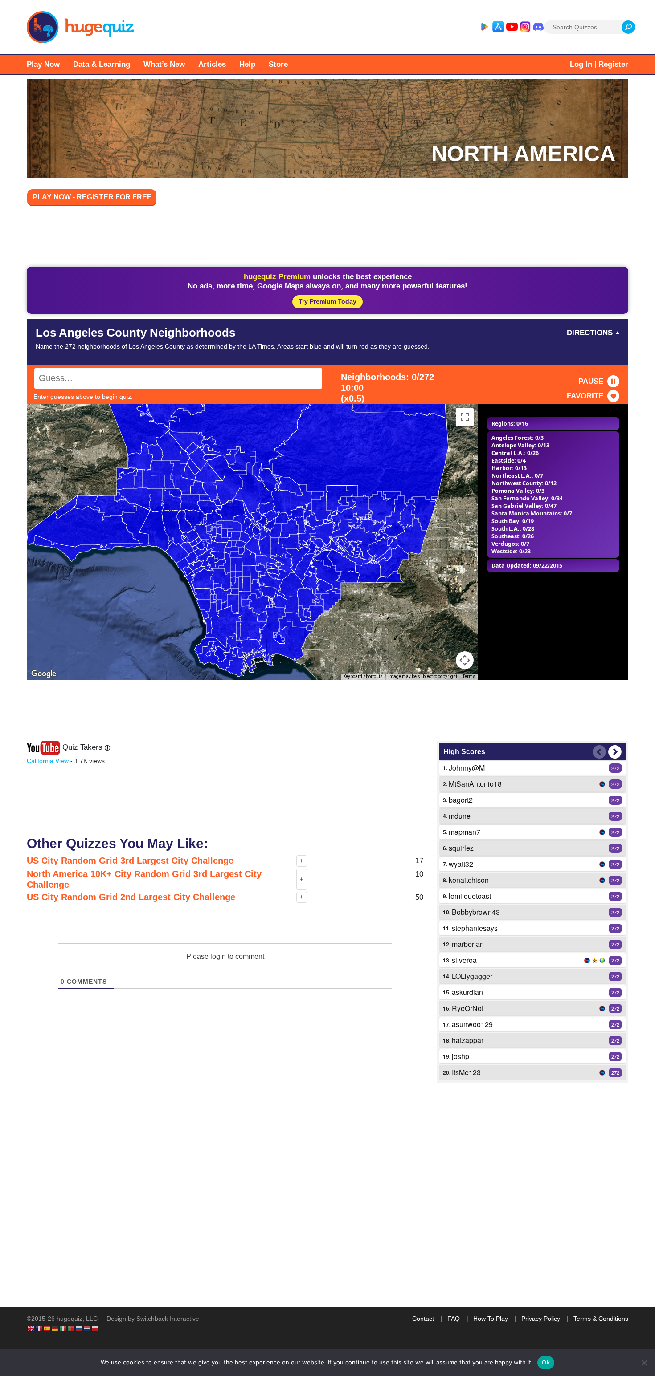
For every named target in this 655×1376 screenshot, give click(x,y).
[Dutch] (87, 1327)
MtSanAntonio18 (475, 784)
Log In (581, 64)
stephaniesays (475, 928)
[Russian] (79, 1327)
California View (48, 760)
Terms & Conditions (600, 1318)
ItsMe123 (466, 1072)
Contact (423, 1318)
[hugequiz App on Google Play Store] (484, 27)
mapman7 (464, 832)
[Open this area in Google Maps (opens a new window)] (43, 674)
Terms (469, 676)
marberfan (468, 944)
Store (278, 64)
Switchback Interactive (167, 1318)
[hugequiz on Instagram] (525, 27)
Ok (546, 1362)
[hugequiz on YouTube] (512, 27)
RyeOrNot (467, 1008)
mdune (460, 816)
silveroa (464, 960)
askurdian (467, 992)
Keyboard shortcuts (363, 676)
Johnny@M (467, 768)
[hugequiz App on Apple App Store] (498, 27)
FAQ (453, 1318)
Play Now (43, 64)
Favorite (585, 396)
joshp (460, 1056)
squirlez (461, 848)
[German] (55, 1327)
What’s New (164, 64)
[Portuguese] (71, 1327)
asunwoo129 (472, 1024)
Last (599, 752)
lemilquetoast (470, 896)
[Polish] (95, 1327)
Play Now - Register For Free (92, 197)
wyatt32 (461, 864)
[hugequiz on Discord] (538, 27)
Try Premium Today (327, 301)
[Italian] (63, 1327)
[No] (643, 1362)
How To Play (490, 1318)
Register (613, 64)
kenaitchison (469, 880)
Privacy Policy (540, 1318)
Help (247, 64)
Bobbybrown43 (476, 912)
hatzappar (467, 1040)
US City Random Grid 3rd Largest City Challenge (130, 860)
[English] (31, 1327)
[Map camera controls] (465, 660)
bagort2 (461, 800)
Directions (590, 333)
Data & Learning (101, 64)
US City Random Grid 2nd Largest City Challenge (131, 897)
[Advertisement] (327, 238)
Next (615, 752)
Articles (212, 64)
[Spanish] (47, 1327)
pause (590, 381)
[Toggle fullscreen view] (465, 417)
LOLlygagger (472, 976)
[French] (39, 1327)
